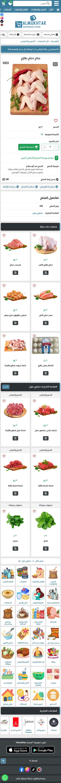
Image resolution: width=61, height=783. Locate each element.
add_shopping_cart (45, 272)
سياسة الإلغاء (11, 186)
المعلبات (7, 9)
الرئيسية (55, 41)
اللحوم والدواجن (28, 41)
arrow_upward (3, 761)
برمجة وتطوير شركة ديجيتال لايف (30, 778)
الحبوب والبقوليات (38, 9)
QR (5, 179)
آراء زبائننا (14, 34)
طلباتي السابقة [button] (51, 34)
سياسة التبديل (29, 186)
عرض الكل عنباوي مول (31, 561)
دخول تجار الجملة (32, 34)
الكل (51, 9)
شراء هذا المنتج (29, 147)
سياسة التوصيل (49, 186)
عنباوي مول (37, 213)
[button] (10, 3)
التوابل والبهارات (21, 9)
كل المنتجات (43, 41)
